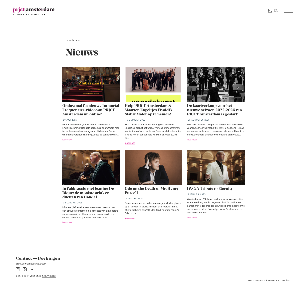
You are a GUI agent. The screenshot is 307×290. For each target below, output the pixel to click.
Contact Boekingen (38, 258)
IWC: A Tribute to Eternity (209, 189)
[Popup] (288, 10)
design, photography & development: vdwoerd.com (269, 279)
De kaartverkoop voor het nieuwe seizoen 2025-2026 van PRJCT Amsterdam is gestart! (214, 110)
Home (69, 40)
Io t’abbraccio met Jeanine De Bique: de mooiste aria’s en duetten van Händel (88, 193)
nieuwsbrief (49, 275)
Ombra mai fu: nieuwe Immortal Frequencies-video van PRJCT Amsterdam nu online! (90, 110)
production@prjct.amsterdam (31, 263)
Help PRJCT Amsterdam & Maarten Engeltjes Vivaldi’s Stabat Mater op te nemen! (148, 110)
